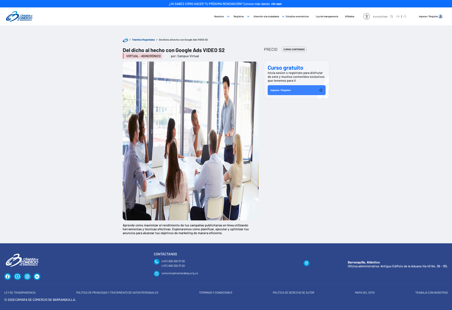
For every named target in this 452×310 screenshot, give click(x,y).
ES (404, 16)
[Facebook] (7, 276)
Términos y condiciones (215, 292)
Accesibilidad (380, 16)
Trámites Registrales (143, 39)
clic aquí (276, 3)
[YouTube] (17, 276)
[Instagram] (27, 276)
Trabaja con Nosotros (431, 292)
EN (397, 16)
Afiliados (349, 16)
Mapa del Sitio (365, 292)
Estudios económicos (297, 16)
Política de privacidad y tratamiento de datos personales (117, 292)
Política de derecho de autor (293, 292)
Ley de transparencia (327, 16)
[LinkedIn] (37, 276)
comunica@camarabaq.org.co (180, 273)
